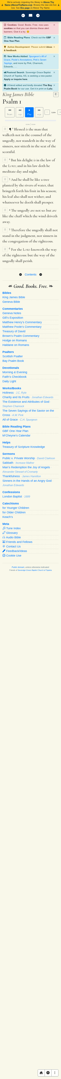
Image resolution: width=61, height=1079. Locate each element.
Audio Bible (13, 537)
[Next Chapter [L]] (37, 16)
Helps (6, 442)
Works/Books (11, 388)
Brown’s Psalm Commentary (20, 335)
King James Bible (13, 297)
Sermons (8, 453)
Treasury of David (13, 331)
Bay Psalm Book (13, 360)
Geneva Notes (11, 313)
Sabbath (18, 462)
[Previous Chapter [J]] (23, 16)
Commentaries (12, 308)
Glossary (11, 532)
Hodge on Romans (14, 340)
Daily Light (9, 381)
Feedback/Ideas (16, 551)
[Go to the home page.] (41, 1072)
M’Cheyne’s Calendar (16, 435)
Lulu (49, 88)
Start (9, 114)
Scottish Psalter (12, 356)
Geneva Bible (11, 301)
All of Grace (19, 419)
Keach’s (7, 517)
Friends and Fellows (18, 542)
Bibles (6, 292)
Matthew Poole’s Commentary (21, 326)
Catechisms (10, 503)
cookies (8, 28)
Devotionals (10, 367)
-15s (20, 114)
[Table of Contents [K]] (30, 16)
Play (29, 114)
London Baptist (16, 496)
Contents (30, 274)
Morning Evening (14, 372)
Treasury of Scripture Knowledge (23, 446)
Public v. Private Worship (28, 458)
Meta (5, 524)
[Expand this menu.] (54, 1072)
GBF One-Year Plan (15, 431)
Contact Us (13, 546)
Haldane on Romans (15, 345)
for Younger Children (15, 507)
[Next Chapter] (40, 275)
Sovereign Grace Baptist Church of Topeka (35, 570)
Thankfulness (21, 476)
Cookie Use (13, 555)
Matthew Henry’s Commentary (22, 322)
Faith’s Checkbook (14, 376)
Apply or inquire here (15, 79)
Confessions (11, 492)
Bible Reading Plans (16, 426)
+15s (39, 114)
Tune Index (13, 528)
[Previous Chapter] (20, 275)
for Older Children (14, 512)
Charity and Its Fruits (27, 397)
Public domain (18, 567)
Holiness (14, 392)
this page (25, 8)
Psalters (8, 352)
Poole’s (22, 59)
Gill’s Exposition (12, 317)
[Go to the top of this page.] (48, 1072)
